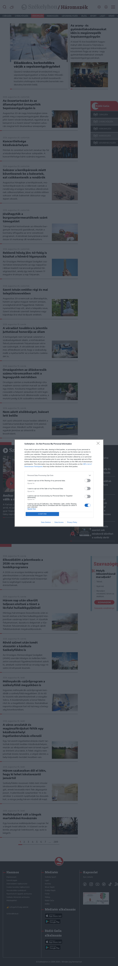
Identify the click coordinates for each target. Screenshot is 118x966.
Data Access (59, 522)
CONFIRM (42, 514)
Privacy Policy (72, 522)
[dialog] (59, 483)
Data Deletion (46, 522)
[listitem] (59, 475)
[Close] (99, 444)
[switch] (88, 480)
